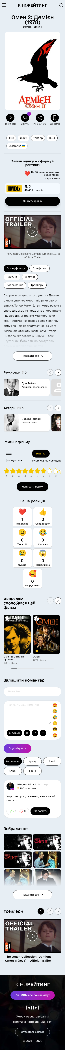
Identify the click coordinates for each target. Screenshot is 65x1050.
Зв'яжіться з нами (32, 1031)
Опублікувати (17, 748)
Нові (52, 761)
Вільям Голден (31, 418)
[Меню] (5, 5)
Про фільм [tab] (39, 268)
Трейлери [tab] (37, 285)
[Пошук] (61, 5)
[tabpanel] (32, 360)
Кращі (32, 761)
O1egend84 (24, 784)
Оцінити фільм (32, 201)
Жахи (23, 138)
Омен (36, 656)
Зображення (16, 828)
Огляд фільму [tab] (16, 268)
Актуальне (13, 761)
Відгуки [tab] (30, 276)
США (52, 138)
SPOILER (14, 732)
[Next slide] (58, 372)
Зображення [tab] (15, 285)
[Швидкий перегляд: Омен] (36, 618)
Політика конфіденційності (32, 1021)
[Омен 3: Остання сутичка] (17, 634)
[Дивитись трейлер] (32, 232)
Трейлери (13, 911)
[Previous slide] (50, 372)
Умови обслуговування (32, 1016)
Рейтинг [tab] (12, 276)
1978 (11, 138)
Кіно (32, 5)
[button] (18, 842)
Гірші (32, 770)
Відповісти (40, 811)
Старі (12, 770)
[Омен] (46, 634)
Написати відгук (32, 486)
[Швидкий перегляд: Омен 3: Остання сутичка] (7, 618)
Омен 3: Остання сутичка (14, 657)
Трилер (38, 138)
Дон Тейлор (29, 383)
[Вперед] (58, 600)
